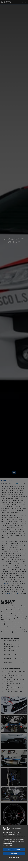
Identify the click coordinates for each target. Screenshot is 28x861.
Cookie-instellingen (14, 857)
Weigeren (14, 853)
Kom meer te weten (8, 845)
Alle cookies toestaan (14, 849)
